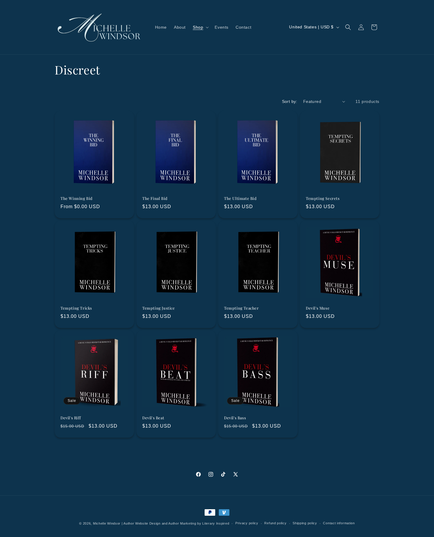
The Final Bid (155, 198)
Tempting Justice (158, 308)
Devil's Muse (317, 308)
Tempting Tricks (76, 308)
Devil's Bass (235, 418)
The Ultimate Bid (240, 198)
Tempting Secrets (323, 198)
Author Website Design (142, 523)
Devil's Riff (71, 418)
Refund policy (275, 523)
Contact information (339, 523)
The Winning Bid (77, 198)
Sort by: (289, 101)
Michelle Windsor (106, 523)
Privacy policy (246, 523)
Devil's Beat (153, 418)
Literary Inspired (215, 523)
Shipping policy (305, 523)
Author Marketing (182, 523)
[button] (200, 27)
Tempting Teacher (241, 308)
